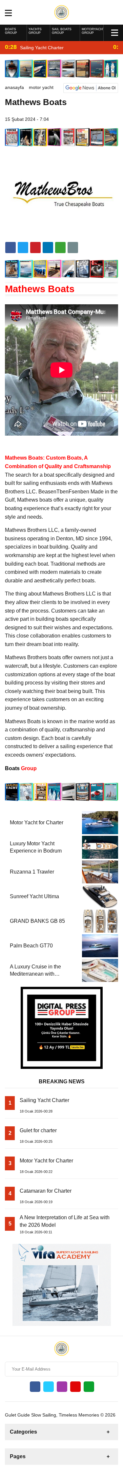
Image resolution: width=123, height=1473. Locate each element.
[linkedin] (35, 247)
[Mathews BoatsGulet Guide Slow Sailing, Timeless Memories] (61, 11)
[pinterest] (47, 247)
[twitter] (23, 247)
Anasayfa (14, 87)
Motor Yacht (41, 87)
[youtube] (75, 1386)
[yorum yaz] (72, 247)
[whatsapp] (89, 1386)
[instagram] (62, 1386)
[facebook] (10, 247)
